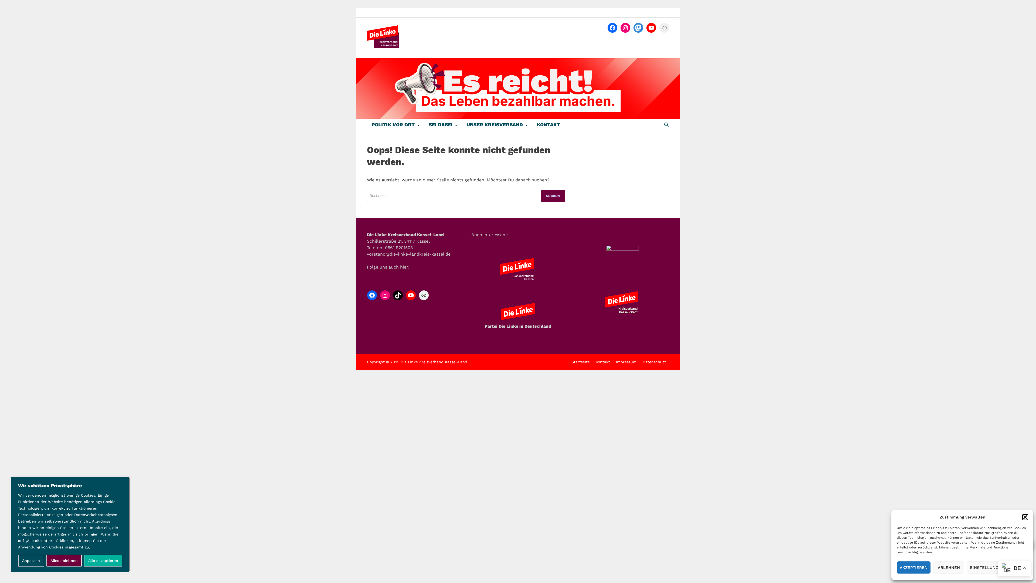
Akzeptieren (914, 567)
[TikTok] (398, 295)
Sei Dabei (440, 124)
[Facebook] (612, 28)
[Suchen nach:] (466, 196)
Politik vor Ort (393, 124)
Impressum (626, 362)
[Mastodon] (638, 28)
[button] (1025, 517)
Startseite (580, 362)
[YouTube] (651, 28)
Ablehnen (949, 567)
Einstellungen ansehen (997, 567)
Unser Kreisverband (494, 124)
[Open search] (666, 125)
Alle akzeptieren (103, 560)
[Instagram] (625, 28)
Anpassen (31, 560)
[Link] (664, 28)
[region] (70, 524)
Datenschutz (654, 362)
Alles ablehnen (64, 560)
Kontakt (548, 124)
